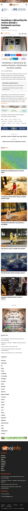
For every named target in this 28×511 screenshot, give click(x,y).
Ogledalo (3, 397)
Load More (14, 305)
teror (14, 123)
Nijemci (20, 121)
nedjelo (15, 121)
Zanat (2, 428)
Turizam (3, 415)
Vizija (2, 425)
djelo (10, 119)
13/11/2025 (3, 226)
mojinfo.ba (7, 33)
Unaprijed (3, 420)
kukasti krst (4, 121)
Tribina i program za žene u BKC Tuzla (9, 346)
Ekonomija (3, 373)
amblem (6, 119)
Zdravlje (3, 433)
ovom (20, 101)
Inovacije (3, 386)
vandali (18, 123)
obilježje (9, 123)
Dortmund (15, 119)
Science (3, 404)
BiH (2, 365)
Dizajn (2, 371)
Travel (2, 412)
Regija (2, 402)
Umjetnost (3, 417)
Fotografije (4, 376)
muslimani (10, 121)
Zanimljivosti (4, 430)
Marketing (3, 504)
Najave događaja (5, 394)
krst (19, 119)
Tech (2, 410)
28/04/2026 (4, 174)
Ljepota (3, 389)
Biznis (2, 368)
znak (3, 125)
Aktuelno (5, 17)
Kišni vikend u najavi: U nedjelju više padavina (13, 248)
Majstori (3, 391)
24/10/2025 (3, 250)
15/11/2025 (3, 200)
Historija (3, 381)
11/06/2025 (3, 300)
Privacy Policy (9, 506)
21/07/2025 (3, 274)
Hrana (2, 384)
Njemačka (4, 123)
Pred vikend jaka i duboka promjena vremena (13, 273)
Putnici (2, 399)
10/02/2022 (4, 34)
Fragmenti (3, 378)
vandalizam (23, 123)
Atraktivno (4, 363)
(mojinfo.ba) (4, 103)
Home (2, 17)
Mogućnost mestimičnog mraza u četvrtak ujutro (12, 85)
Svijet (2, 407)
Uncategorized (4, 423)
